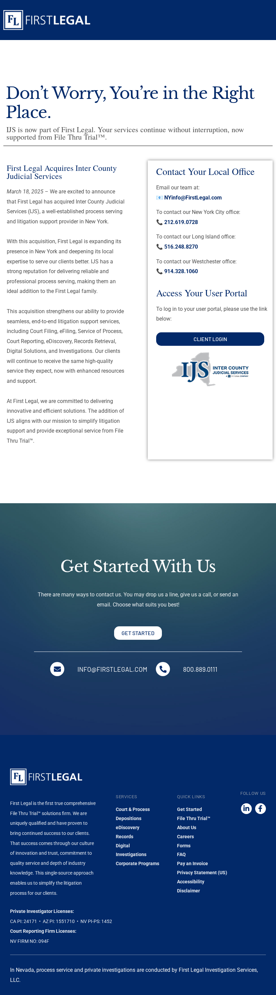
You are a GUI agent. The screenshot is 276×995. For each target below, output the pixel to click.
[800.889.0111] (163, 669)
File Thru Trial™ (193, 818)
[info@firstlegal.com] (57, 669)
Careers (185, 836)
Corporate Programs (137, 863)
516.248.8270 (181, 247)
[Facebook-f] (260, 808)
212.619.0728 (181, 222)
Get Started (189, 809)
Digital (123, 845)
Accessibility (190, 881)
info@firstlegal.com (112, 669)
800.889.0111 (200, 669)
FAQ (181, 854)
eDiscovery (127, 827)
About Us (186, 827)
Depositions (128, 818)
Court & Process (133, 809)
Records (124, 836)
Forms (184, 845)
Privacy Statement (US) (202, 872)
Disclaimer (188, 890)
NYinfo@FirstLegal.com (193, 197)
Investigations (131, 854)
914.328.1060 (181, 271)
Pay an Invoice (192, 863)
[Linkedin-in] (246, 808)
